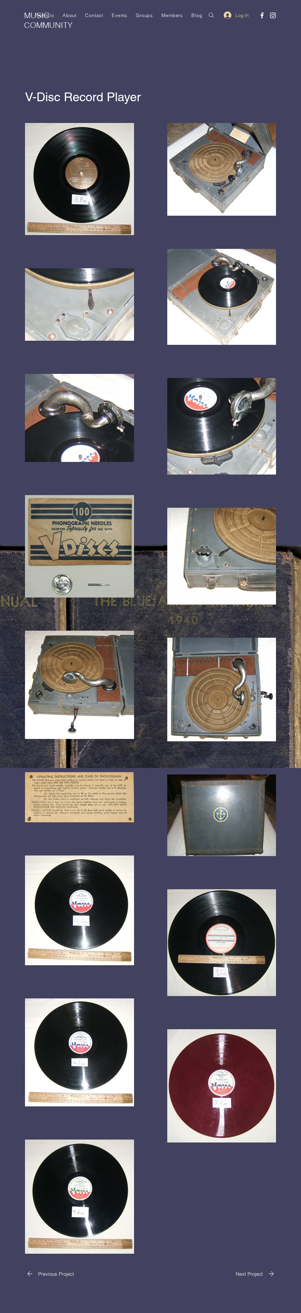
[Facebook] (262, 15)
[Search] (211, 15)
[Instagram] (273, 15)
